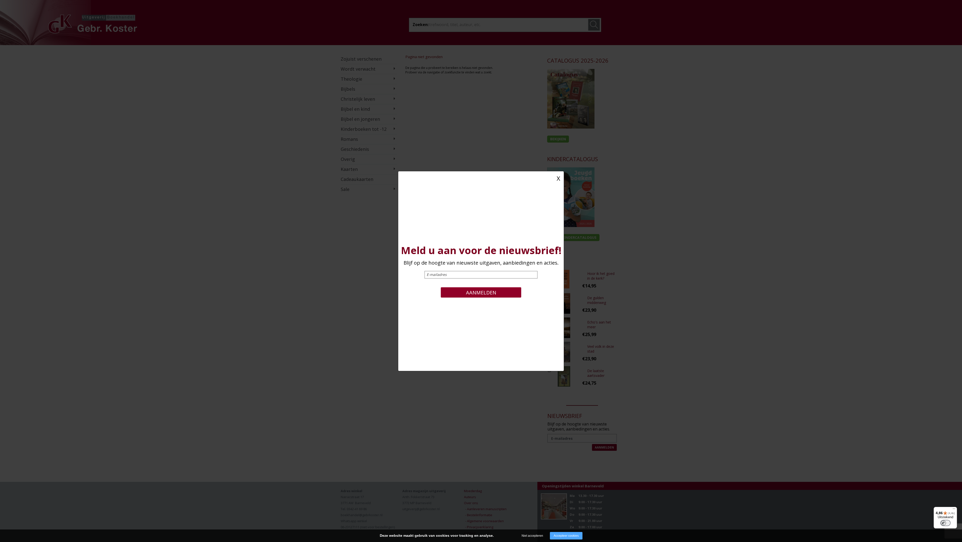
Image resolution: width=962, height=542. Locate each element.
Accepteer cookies (566, 535)
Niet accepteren (532, 535)
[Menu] (954, 510)
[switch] (945, 523)
